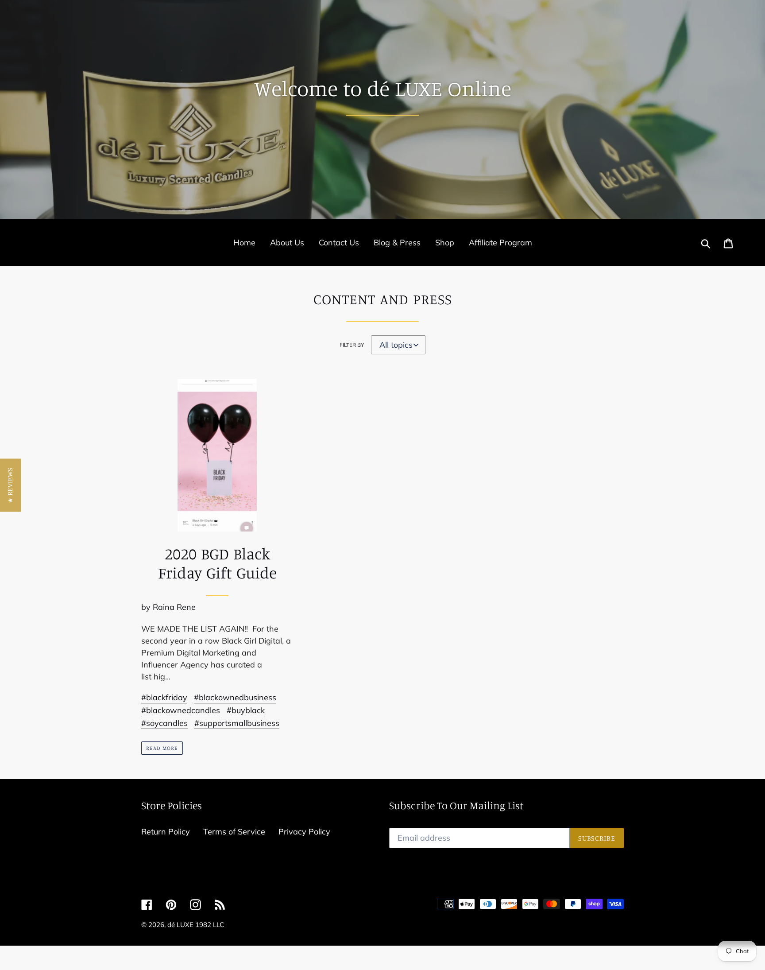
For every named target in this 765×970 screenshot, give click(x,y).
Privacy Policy (304, 831)
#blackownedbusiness (235, 697)
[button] (10, 485)
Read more (162, 748)
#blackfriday (164, 697)
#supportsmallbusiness (236, 723)
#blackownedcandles (180, 710)
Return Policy (165, 831)
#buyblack (246, 710)
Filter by (352, 344)
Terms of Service (234, 831)
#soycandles (164, 723)
